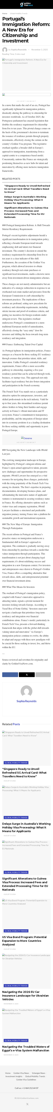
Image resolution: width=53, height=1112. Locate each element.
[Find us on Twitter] (27, 1104)
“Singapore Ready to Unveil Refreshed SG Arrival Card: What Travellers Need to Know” (27, 188)
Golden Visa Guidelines (26, 1079)
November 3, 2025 (40, 49)
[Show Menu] (3, 4)
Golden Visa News (21, 1073)
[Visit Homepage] (26, 4)
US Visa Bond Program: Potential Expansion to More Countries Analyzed (24, 941)
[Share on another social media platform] (43, 674)
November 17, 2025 (10, 1004)
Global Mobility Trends (19, 13)
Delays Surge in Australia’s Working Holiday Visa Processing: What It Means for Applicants (25, 199)
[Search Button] (49, 4)
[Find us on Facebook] (24, 1104)
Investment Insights (13, 1076)
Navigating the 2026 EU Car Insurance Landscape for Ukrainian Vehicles (25, 995)
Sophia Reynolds (19, 49)
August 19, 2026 (9, 781)
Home (4, 13)
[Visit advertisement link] (26, 96)
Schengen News (38, 1073)
